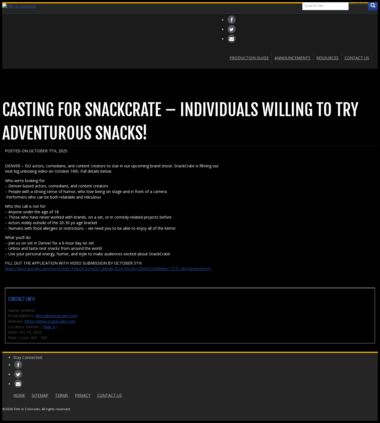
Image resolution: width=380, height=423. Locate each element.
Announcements (292, 57)
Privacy (82, 395)
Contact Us (356, 57)
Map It (49, 326)
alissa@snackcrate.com (56, 315)
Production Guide (249, 57)
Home (19, 395)
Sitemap (40, 395)
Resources (327, 57)
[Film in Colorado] (190, 6)
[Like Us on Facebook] (231, 19)
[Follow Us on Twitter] (231, 29)
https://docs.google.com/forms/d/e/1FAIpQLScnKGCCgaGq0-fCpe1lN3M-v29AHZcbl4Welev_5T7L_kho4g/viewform (108, 268)
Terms (61, 395)
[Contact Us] (231, 38)
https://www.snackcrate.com (50, 321)
